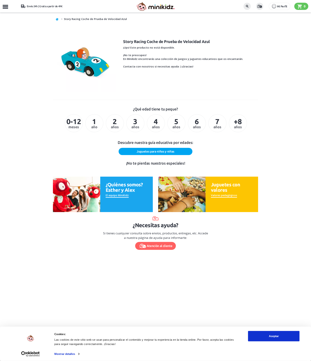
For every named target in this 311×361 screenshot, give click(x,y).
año (94, 123)
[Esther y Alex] (76, 194)
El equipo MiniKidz (117, 195)
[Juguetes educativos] (155, 6)
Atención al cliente (159, 246)
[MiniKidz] (57, 18)
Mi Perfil (282, 6)
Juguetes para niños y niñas (155, 151)
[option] (73, 123)
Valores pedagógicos (224, 195)
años (115, 123)
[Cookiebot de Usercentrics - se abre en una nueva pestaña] (30, 354)
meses (73, 123)
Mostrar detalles (64, 353)
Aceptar (274, 336)
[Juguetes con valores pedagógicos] (182, 194)
